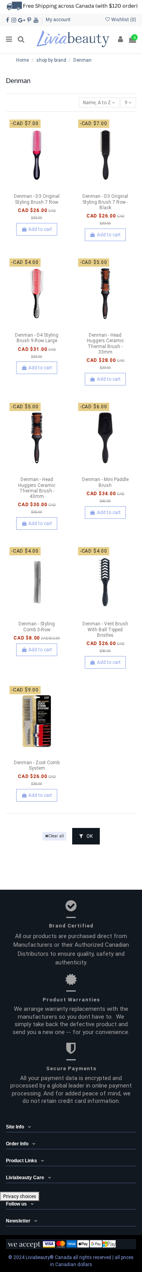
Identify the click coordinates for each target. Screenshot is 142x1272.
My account (58, 19)
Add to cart (40, 229)
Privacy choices (19, 1196)
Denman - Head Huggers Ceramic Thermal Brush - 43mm (36, 488)
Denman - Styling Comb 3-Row (37, 626)
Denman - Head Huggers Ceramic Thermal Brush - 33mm (105, 343)
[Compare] (36, 188)
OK (89, 836)
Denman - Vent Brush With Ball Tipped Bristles (105, 629)
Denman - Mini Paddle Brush (105, 482)
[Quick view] (46, 188)
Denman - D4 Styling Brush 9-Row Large (36, 337)
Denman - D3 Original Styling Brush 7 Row (37, 199)
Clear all (56, 836)
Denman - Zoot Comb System (37, 765)
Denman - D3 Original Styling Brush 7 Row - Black (105, 202)
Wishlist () (123, 19)
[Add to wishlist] (27, 188)
